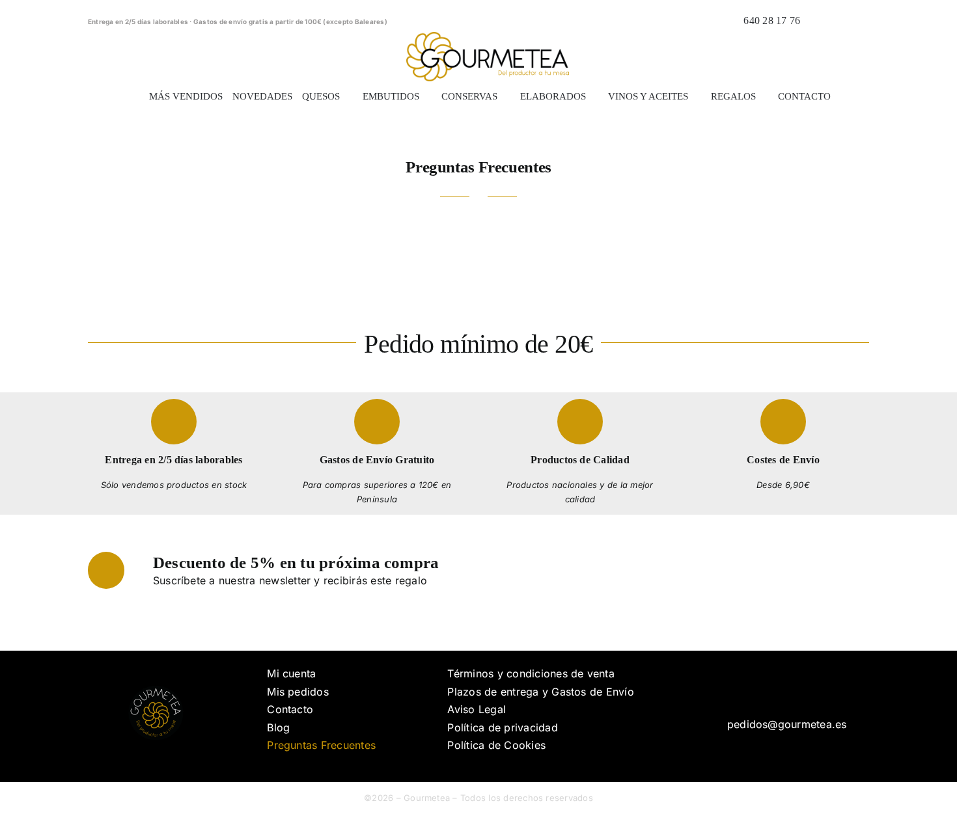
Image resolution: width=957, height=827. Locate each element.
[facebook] (770, 691)
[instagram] (791, 691)
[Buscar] (817, 21)
